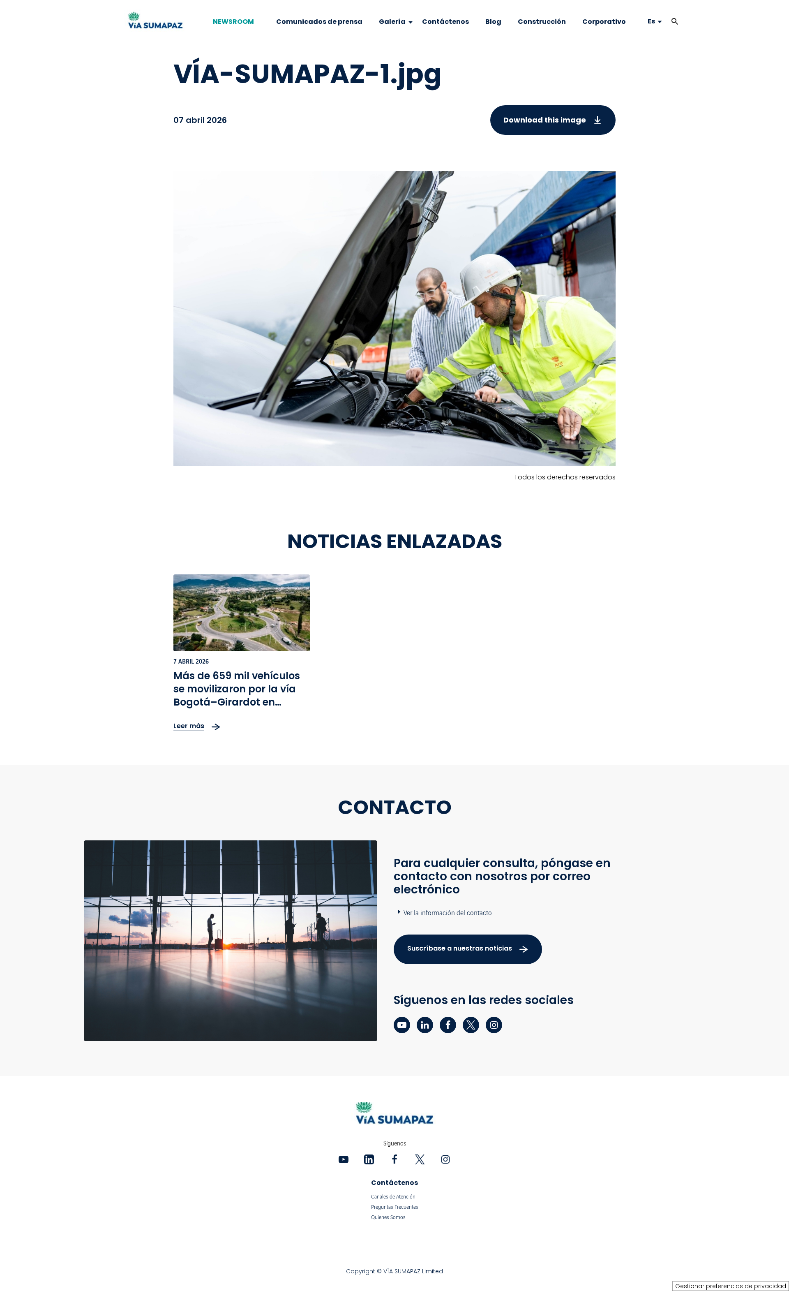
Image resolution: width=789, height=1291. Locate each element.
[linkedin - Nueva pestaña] (425, 1025)
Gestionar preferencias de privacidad (730, 1286)
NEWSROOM (233, 22)
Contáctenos (394, 1182)
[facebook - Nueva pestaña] (448, 1025)
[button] (674, 21)
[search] (666, 21)
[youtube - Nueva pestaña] (402, 1025)
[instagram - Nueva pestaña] (494, 1025)
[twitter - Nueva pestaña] (471, 1025)
